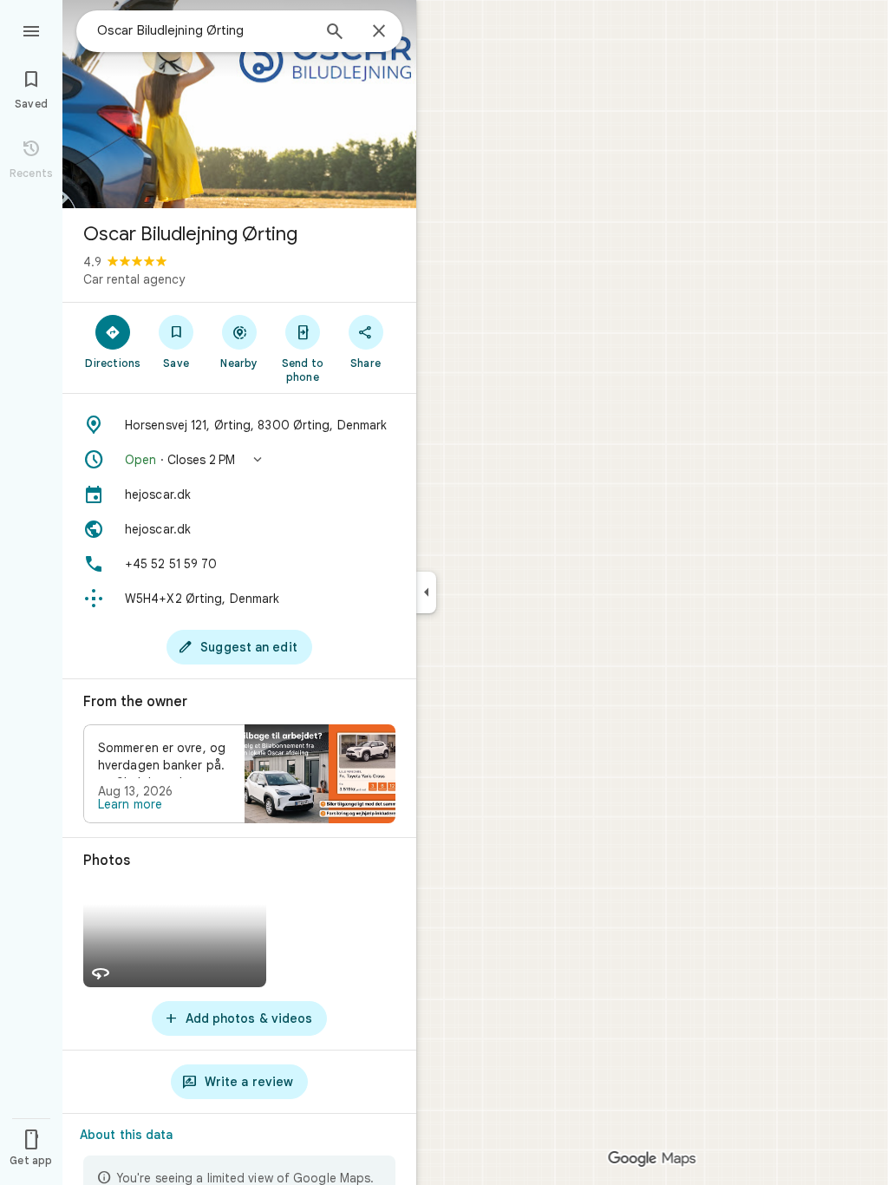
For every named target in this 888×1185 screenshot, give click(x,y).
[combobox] (203, 30)
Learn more (130, 804)
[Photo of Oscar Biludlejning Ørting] (239, 104)
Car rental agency (134, 279)
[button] (239, 459)
